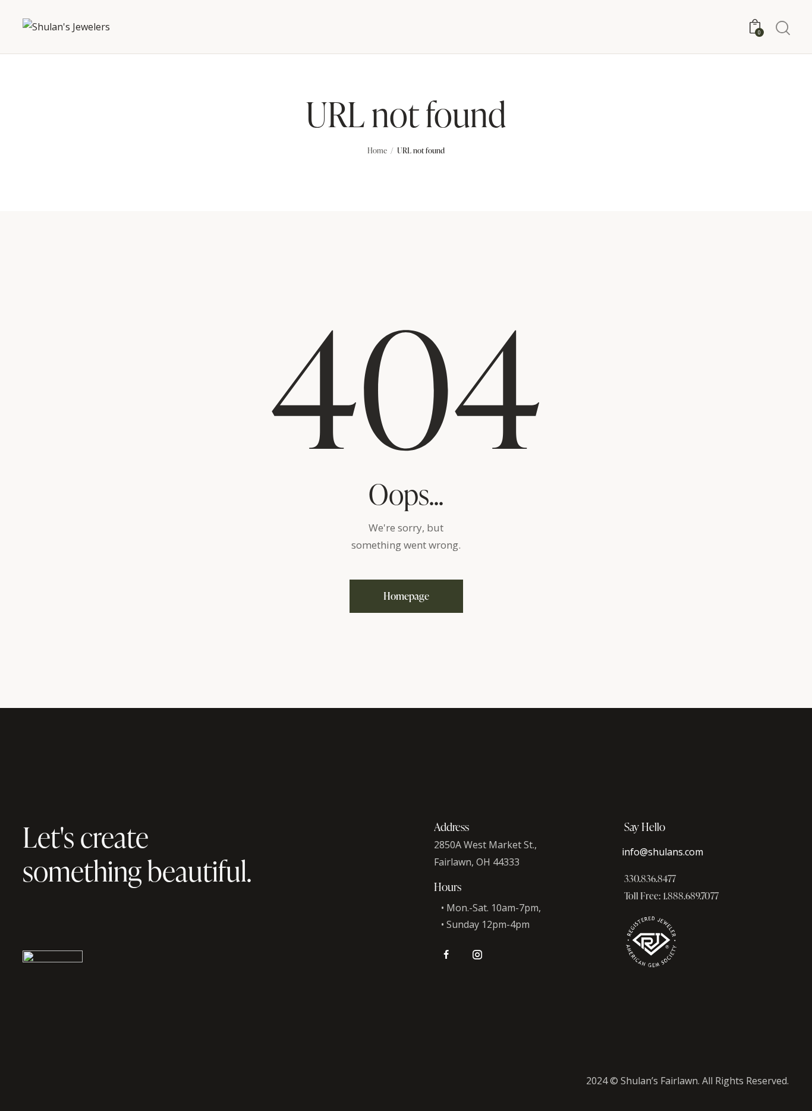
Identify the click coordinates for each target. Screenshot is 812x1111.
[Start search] (782, 28)
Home (377, 150)
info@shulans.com (662, 851)
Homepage (406, 596)
